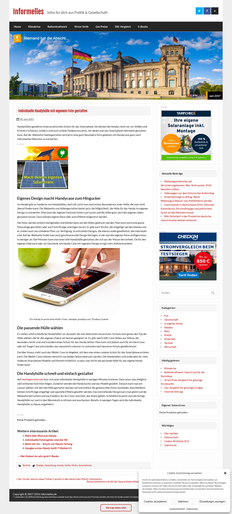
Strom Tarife (81, 26)
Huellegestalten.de (32, 379)
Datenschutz (192, 508)
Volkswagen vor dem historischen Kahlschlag (189, 193)
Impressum (170, 445)
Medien (168, 327)
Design (39, 465)
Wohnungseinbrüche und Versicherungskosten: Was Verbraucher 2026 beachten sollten (186, 185)
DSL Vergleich (123, 26)
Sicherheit (170, 339)
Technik (26, 465)
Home (17, 26)
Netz (167, 331)
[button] (225, 473)
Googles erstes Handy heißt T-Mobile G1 (48, 448)
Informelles (28, 11)
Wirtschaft (170, 346)
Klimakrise (34, 26)
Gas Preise (102, 26)
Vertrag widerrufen (116, 507)
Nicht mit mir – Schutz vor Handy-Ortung (48, 443)
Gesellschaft (171, 319)
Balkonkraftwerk (57, 26)
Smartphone (85, 465)
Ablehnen (183, 501)
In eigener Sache (173, 323)
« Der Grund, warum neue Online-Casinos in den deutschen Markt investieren (59, 478)
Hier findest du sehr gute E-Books (39, 456)
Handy (60, 465)
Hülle (67, 465)
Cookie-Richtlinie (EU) (176, 441)
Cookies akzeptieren (155, 501)
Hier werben (171, 433)
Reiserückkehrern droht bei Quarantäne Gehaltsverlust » (118, 481)
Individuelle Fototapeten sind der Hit (46, 439)
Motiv (75, 465)
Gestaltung (50, 465)
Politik (168, 335)
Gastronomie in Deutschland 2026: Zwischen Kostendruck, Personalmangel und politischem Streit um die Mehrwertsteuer (187, 208)
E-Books (143, 26)
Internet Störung (173, 391)
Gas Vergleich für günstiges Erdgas (183, 387)
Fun (166, 315)
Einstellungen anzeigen (212, 501)
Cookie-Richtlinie (177, 508)
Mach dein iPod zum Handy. (41, 435)
